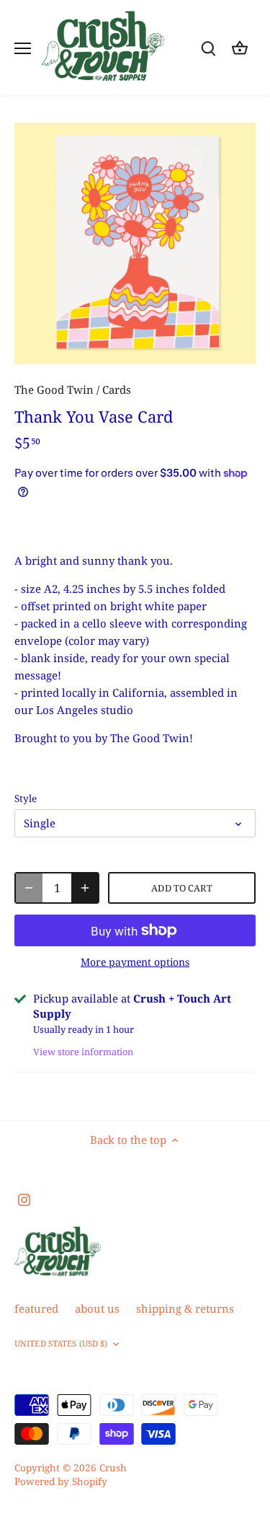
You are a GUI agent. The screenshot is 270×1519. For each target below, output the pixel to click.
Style (25, 798)
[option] (135, 243)
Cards (116, 389)
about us (97, 1308)
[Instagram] (24, 1198)
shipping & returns (185, 1308)
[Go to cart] (239, 48)
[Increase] (85, 888)
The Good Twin (54, 389)
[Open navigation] (22, 48)
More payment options (135, 961)
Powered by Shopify (60, 1481)
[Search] (208, 48)
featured (36, 1308)
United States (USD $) (60, 1344)
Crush (113, 1467)
